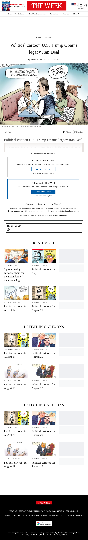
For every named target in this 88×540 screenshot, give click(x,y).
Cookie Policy (10, 515)
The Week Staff (36, 60)
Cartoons (65, 14)
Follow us (68, 132)
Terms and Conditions (54, 511)
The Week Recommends (37, 14)
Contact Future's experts (31, 511)
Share (9, 132)
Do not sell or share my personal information (62, 515)
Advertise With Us (26, 515)
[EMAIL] (9, 229)
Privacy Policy (72, 511)
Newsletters (54, 14)
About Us (13, 511)
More (75, 14)
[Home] (10, 14)
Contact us (63, 215)
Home (38, 37)
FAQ (38, 515)
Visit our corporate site (72, 533)
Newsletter (80, 132)
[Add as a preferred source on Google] (44, 523)
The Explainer (19, 14)
